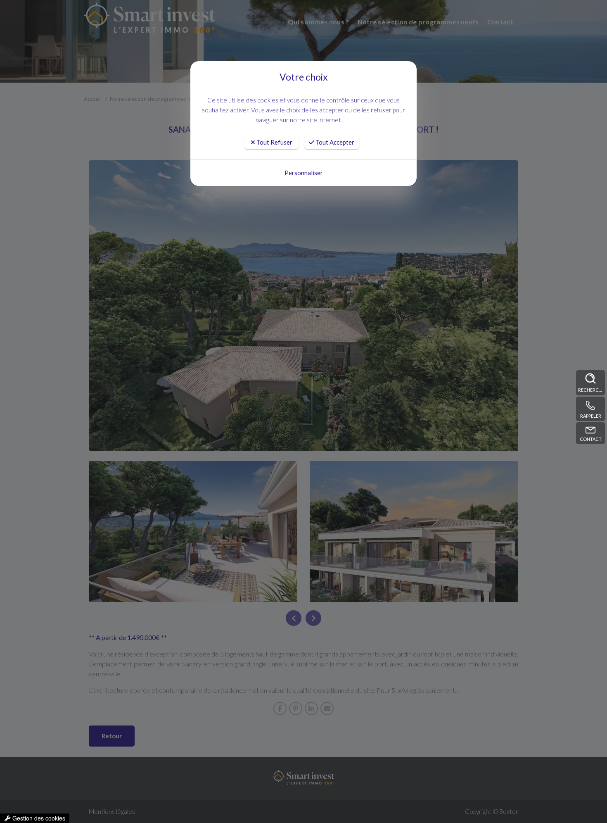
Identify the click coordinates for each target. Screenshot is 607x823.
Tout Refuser (273, 142)
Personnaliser (304, 172)
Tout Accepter (334, 142)
